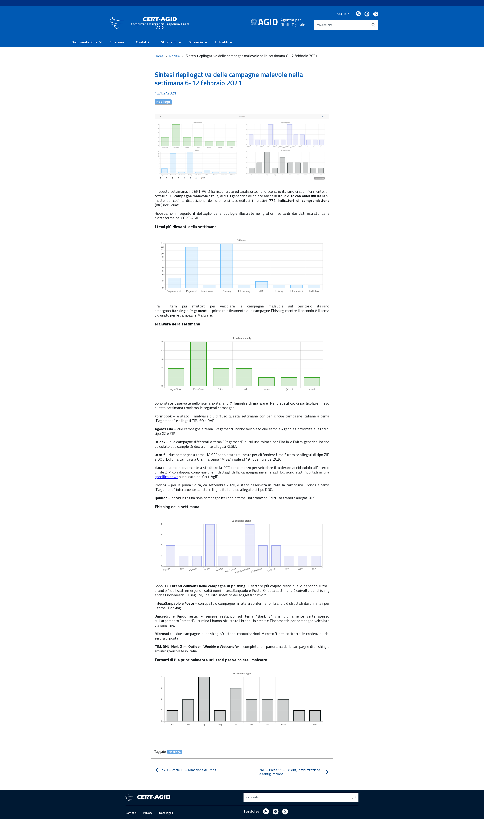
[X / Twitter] (375, 13)
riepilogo (163, 101)
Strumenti (169, 42)
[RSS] (358, 13)
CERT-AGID (160, 23)
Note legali (166, 813)
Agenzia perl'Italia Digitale (292, 22)
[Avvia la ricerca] (373, 25)
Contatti (142, 42)
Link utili (221, 42)
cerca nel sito (325, 25)
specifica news (166, 477)
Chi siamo (117, 42)
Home (159, 55)
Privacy (147, 813)
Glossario (196, 42)
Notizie (175, 55)
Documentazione (85, 42)
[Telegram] (367, 13)
